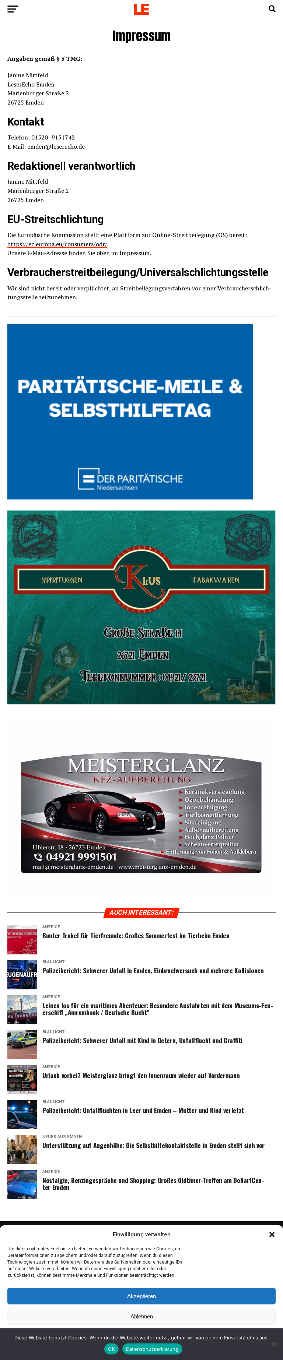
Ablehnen (141, 1316)
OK (111, 1349)
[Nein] (273, 1344)
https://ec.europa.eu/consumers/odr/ (57, 244)
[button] (272, 1234)
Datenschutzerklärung (152, 1349)
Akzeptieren (141, 1296)
